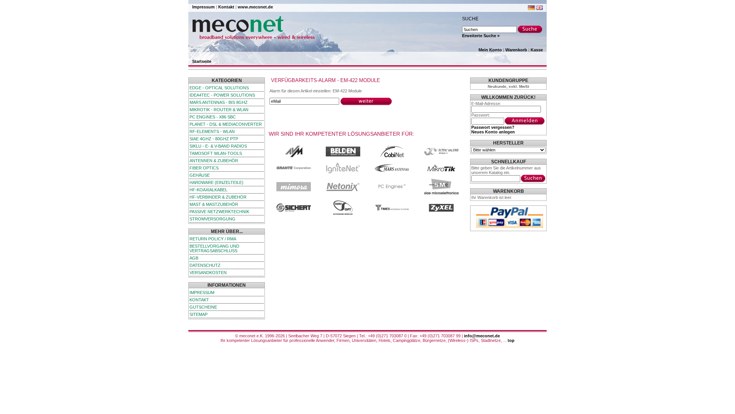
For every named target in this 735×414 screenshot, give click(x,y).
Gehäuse (199, 175)
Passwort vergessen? (492, 127)
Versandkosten (208, 272)
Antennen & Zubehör (213, 160)
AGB (193, 258)
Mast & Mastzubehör (213, 204)
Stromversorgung (212, 219)
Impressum (203, 7)
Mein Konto (490, 50)
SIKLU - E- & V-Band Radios (218, 146)
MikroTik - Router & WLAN (218, 109)
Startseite (201, 61)
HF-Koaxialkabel (208, 189)
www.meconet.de (255, 7)
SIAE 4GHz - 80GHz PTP (213, 138)
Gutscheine (203, 307)
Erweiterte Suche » (481, 35)
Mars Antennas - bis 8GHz (218, 102)
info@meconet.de (482, 336)
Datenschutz (204, 265)
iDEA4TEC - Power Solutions (222, 95)
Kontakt (226, 7)
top (511, 340)
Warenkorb (516, 50)
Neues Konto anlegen (493, 132)
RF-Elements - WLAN (212, 131)
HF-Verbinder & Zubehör (218, 197)
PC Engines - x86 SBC (212, 117)
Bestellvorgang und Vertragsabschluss (214, 248)
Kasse (537, 50)
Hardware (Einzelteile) (216, 182)
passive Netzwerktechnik (219, 211)
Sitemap (198, 314)
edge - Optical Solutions (219, 87)
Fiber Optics (204, 168)
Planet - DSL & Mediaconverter (225, 124)
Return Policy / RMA (212, 239)
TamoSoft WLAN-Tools (215, 153)
